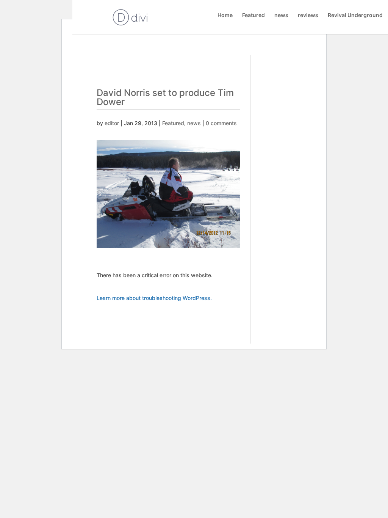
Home (225, 15)
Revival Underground (355, 15)
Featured (253, 15)
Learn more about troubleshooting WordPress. (154, 298)
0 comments (221, 123)
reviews (308, 15)
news (281, 15)
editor (112, 123)
